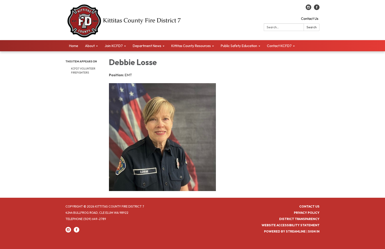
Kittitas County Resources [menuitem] (191, 45)
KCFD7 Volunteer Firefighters (83, 70)
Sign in (313, 231)
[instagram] (308, 8)
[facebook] (316, 8)
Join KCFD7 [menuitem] (113, 45)
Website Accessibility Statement (290, 225)
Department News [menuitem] (147, 45)
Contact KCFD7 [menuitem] (279, 45)
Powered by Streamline (285, 231)
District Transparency (299, 219)
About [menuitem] (90, 45)
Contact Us (309, 18)
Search (312, 27)
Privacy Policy (306, 213)
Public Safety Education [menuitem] (239, 45)
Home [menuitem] (73, 45)
